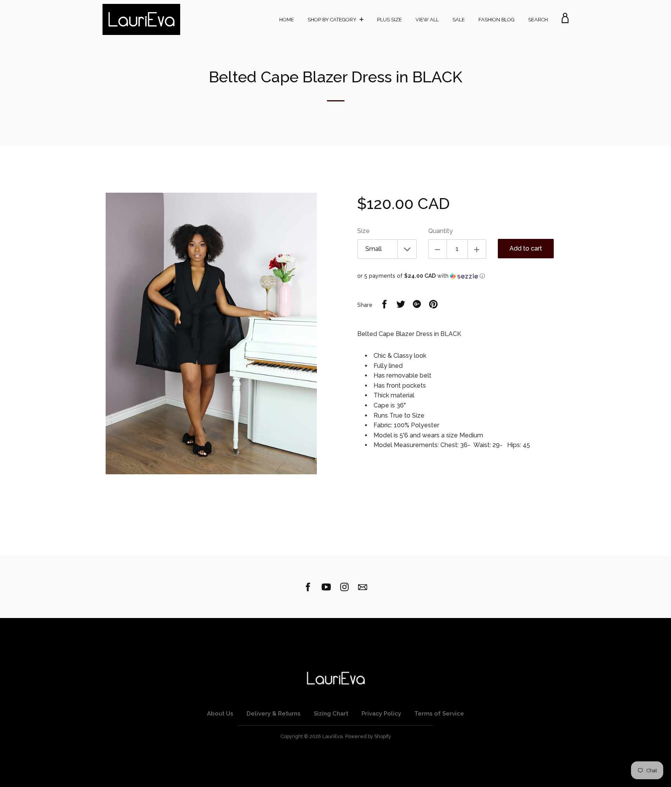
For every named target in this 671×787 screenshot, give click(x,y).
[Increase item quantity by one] (477, 249)
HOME (286, 20)
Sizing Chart (331, 713)
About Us (220, 713)
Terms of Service (439, 713)
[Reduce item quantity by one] (437, 249)
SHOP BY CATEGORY (333, 20)
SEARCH (538, 20)
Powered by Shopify (368, 736)
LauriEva (332, 736)
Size (363, 231)
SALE (458, 20)
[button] (462, 276)
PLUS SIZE (389, 20)
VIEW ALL (427, 20)
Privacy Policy (381, 713)
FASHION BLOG (496, 20)
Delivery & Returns (274, 713)
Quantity (440, 231)
